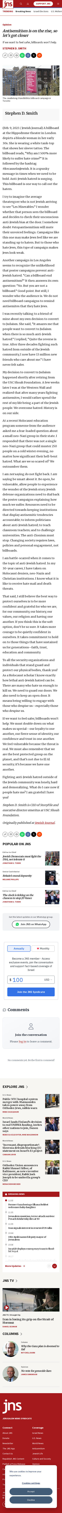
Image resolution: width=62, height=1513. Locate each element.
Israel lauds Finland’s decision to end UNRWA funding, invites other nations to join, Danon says (22, 1126)
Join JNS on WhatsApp (33, 924)
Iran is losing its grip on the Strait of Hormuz (28, 1321)
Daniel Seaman (10, 1326)
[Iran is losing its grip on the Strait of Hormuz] (31, 1300)
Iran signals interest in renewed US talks (30, 1228)
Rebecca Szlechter (12, 1134)
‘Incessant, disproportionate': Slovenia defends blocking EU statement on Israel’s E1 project (22, 1147)
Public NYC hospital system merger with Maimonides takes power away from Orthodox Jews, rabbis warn (20, 1103)
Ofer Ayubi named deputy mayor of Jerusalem (27, 1238)
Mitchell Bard (28, 1352)
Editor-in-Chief (9, 852)
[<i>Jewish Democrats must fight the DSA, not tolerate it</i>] (52, 858)
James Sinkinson (29, 1374)
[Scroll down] (54, 1266)
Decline (31, 1500)
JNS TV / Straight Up (11, 1315)
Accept (31, 1491)
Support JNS (43, 3)
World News (8, 1118)
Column (24, 1342)
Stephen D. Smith (14, 48)
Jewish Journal (45, 823)
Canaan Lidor (9, 1154)
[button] (16, 55)
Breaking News (16, 1194)
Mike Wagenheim (30, 1134)
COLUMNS (11, 1334)
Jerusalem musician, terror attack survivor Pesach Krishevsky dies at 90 (31, 1217)
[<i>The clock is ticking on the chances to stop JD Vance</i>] (52, 897)
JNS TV (8, 1280)
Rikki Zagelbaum (11, 1112)
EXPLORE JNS (14, 1086)
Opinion (7, 24)
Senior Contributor (11, 871)
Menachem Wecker (11, 1184)
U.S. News (7, 1095)
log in (22, 1041)
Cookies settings (31, 1483)
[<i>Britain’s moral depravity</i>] (52, 878)
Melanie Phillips (11, 879)
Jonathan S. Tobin (12, 863)
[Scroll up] (49, 1266)
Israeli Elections (41, 11)
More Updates (13, 1266)
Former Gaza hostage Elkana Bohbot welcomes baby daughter (28, 1206)
